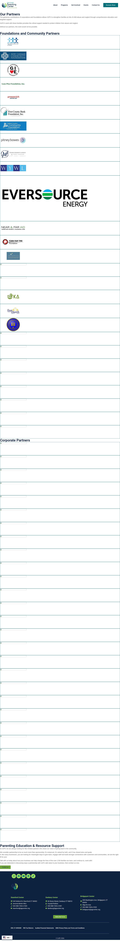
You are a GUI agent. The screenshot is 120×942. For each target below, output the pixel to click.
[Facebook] (19, 876)
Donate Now (110, 5)
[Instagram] (14, 876)
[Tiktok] (33, 876)
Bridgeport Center (87, 896)
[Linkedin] (28, 876)
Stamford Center (17, 897)
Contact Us (96, 5)
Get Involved (75, 5)
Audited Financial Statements (44, 928)
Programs (64, 5)
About (55, 5)
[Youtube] (23, 876)
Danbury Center (52, 897)
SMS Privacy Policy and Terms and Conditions (70, 928)
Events (86, 5)
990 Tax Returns (28, 928)
